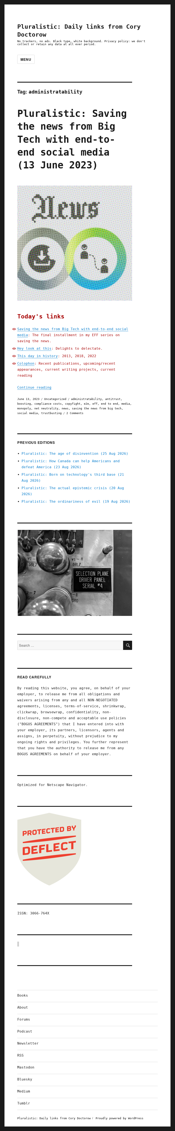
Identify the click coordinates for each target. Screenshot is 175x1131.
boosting (24, 403)
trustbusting (51, 413)
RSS (20, 1055)
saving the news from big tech (96, 408)
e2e (86, 403)
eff (95, 403)
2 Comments (74, 413)
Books (22, 995)
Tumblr (23, 1103)
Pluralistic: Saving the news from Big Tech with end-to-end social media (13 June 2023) (72, 139)
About (22, 1007)
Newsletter (28, 1043)
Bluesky (24, 1079)
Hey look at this (34, 348)
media (125, 403)
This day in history (37, 356)
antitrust (113, 399)
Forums (23, 1019)
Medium (23, 1091)
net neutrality (46, 408)
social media (27, 413)
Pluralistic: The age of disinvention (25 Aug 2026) (75, 454)
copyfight (72, 403)
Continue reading (34, 387)
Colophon (25, 363)
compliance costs (48, 403)
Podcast (24, 1031)
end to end (109, 403)
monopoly (24, 408)
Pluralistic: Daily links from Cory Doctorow (54, 1118)
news (65, 408)
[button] (74, 572)
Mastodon (25, 1067)
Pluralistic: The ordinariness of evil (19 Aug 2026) (76, 501)
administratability (86, 399)
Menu (25, 59)
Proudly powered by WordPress (119, 1118)
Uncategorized (55, 399)
